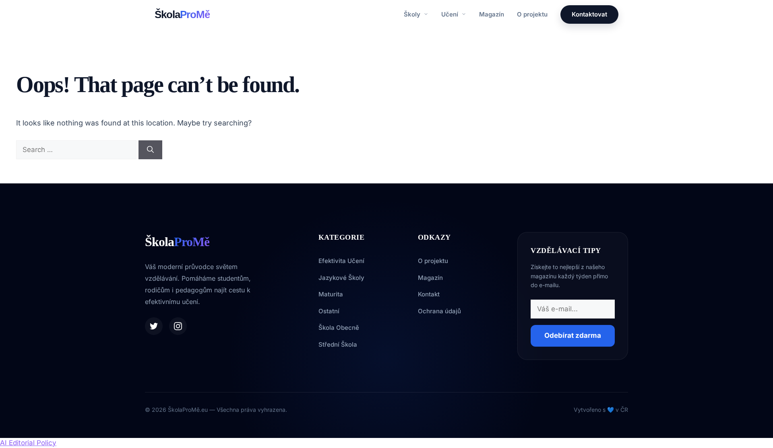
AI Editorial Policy (28, 443)
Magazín (491, 14)
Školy (413, 14)
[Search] (150, 150)
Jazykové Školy (341, 278)
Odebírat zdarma (572, 335)
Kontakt (429, 294)
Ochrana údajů (439, 311)
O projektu (532, 14)
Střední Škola (337, 344)
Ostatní (328, 311)
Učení (450, 14)
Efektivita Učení (341, 261)
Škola (182, 14)
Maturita (330, 294)
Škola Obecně (338, 327)
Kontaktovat (589, 14)
